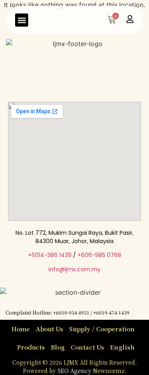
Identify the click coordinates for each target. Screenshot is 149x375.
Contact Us (87, 347)
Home (21, 329)
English (122, 347)
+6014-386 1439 (50, 255)
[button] (21, 20)
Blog (58, 347)
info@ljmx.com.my (74, 269)
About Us (49, 329)
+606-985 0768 (99, 255)
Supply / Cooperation (102, 329)
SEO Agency (75, 371)
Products (31, 347)
